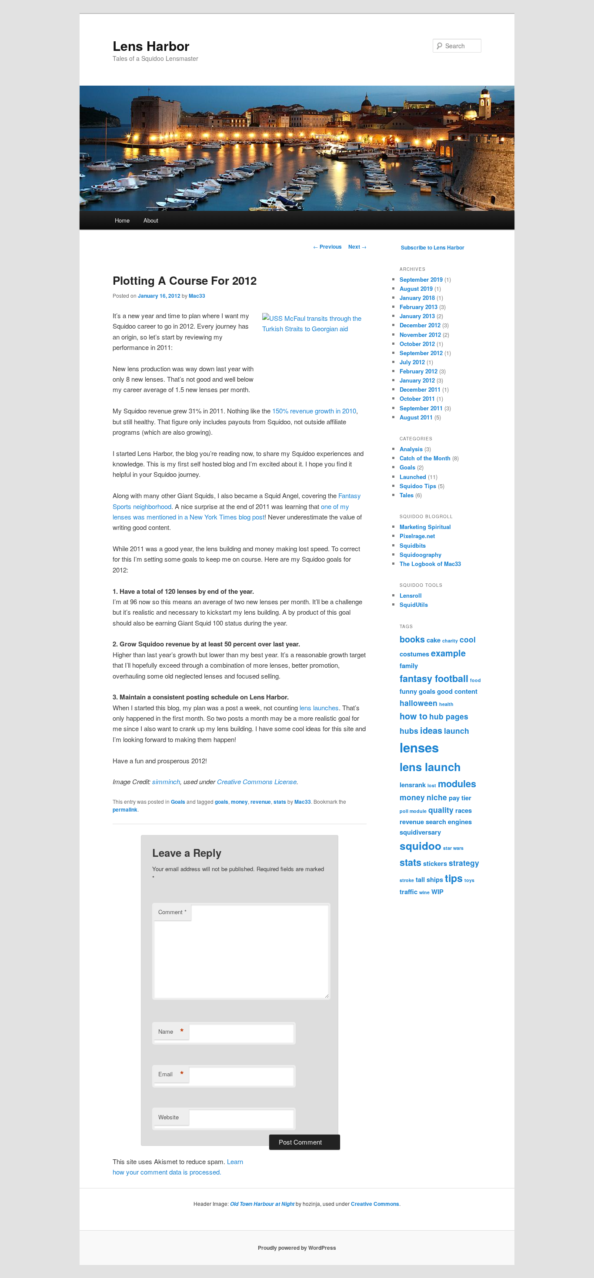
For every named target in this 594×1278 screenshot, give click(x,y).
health (446, 704)
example (448, 653)
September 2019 (421, 279)
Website (168, 1117)
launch (456, 730)
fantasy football (434, 678)
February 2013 (418, 307)
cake (433, 640)
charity (450, 640)
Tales (407, 495)
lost (431, 785)
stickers (435, 863)
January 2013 (417, 316)
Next (357, 246)
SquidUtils (414, 604)
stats (280, 801)
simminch (166, 781)
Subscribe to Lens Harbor (432, 247)
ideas (431, 730)
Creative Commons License (257, 781)
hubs (409, 730)
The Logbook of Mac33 (430, 563)
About (150, 220)
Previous (327, 246)
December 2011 (420, 389)
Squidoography (420, 554)
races (463, 810)
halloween (418, 702)
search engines (449, 821)
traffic (408, 891)
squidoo (420, 845)
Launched (413, 477)
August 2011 (416, 417)
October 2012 (417, 343)
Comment (172, 912)
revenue (260, 801)
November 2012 (420, 334)
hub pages (448, 716)
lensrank (413, 784)
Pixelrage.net (417, 536)
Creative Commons (375, 1204)
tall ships (429, 879)
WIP (437, 891)
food (475, 680)
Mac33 (197, 296)
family (409, 665)
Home (122, 220)
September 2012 (421, 353)
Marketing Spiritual (425, 527)
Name (171, 1031)
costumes (414, 654)
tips (454, 878)
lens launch (430, 767)
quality (441, 809)
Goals (178, 801)
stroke (407, 880)
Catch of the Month (425, 458)
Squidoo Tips (418, 486)
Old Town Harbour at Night (262, 1204)
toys (469, 880)
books (412, 639)
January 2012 (417, 380)
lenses (419, 747)
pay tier (460, 797)
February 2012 (418, 371)
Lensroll (411, 595)
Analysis (411, 449)
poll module (413, 811)
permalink (125, 809)
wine (424, 892)
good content (457, 691)
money (239, 801)
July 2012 (412, 362)
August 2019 (416, 288)
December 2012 (420, 325)
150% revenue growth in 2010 (314, 410)
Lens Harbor (151, 45)
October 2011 (417, 398)
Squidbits (413, 545)
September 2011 (421, 408)
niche (437, 797)
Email (171, 1074)
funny (408, 691)
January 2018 (417, 297)
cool (468, 639)
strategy (464, 862)
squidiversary (420, 832)
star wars (453, 848)
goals (221, 801)
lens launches (319, 707)
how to (413, 716)
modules (457, 783)
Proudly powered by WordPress (297, 1247)
